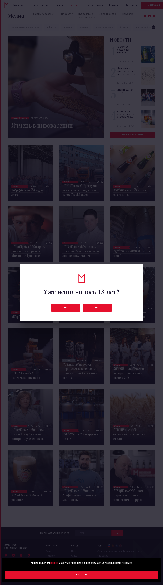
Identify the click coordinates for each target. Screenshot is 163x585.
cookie (54, 563)
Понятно (81, 574)
